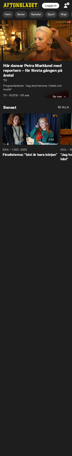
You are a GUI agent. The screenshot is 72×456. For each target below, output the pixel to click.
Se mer (57, 96)
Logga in (50, 5)
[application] (36, 40)
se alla (63, 107)
